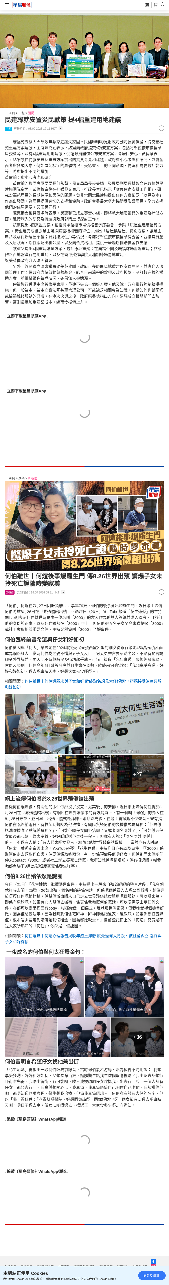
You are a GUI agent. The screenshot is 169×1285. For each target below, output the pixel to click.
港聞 (31, 113)
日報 (21, 113)
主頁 (12, 113)
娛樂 (21, 478)
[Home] (22, 4)
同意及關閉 (151, 1275)
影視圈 (32, 478)
